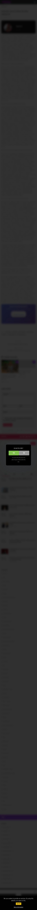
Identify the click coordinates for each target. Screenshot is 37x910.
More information (18, 907)
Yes (14, 453)
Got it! (18, 904)
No (24, 453)
